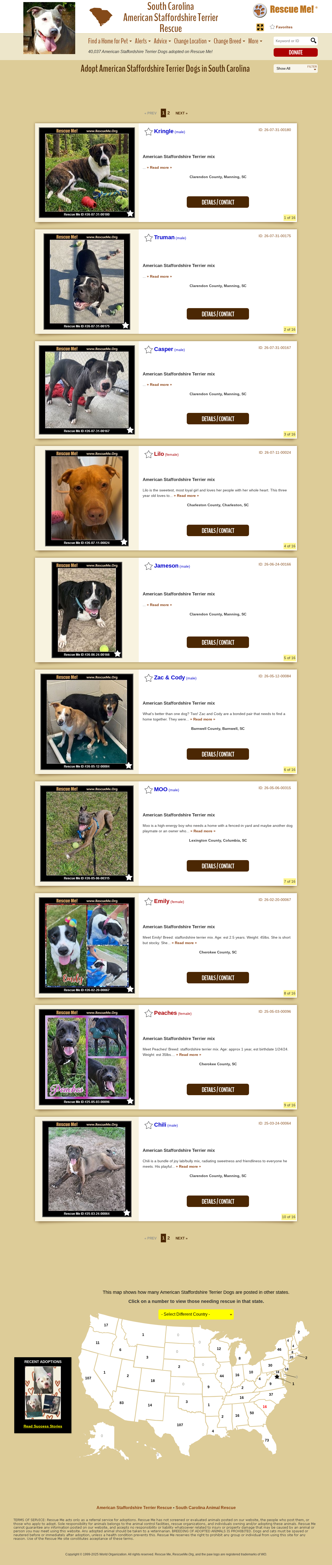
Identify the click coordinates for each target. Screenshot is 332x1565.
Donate (296, 52)
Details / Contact (218, 202)
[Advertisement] (166, 89)
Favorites (284, 27)
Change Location (190, 41)
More (253, 41)
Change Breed (227, 41)
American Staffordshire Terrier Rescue (134, 1507)
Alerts (141, 41)
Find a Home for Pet (108, 41)
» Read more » (159, 167)
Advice (160, 41)
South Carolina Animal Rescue (206, 1507)
